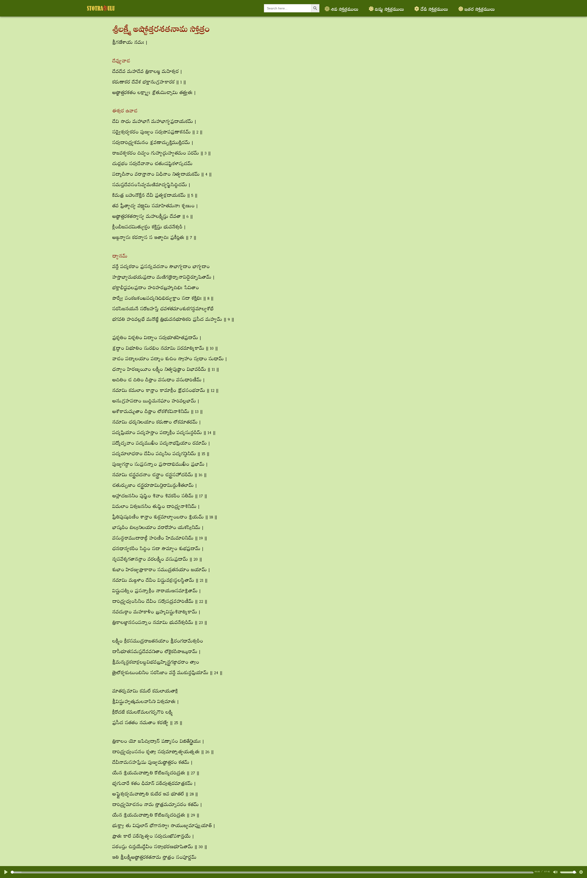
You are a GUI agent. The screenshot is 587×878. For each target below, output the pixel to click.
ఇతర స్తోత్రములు (479, 8)
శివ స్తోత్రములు (344, 8)
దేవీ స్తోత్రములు (434, 8)
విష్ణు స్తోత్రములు (389, 8)
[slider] (272, 872)
